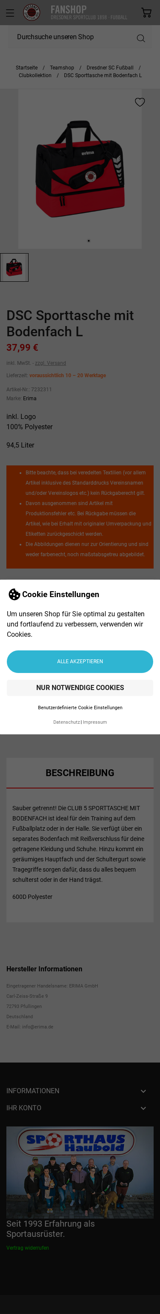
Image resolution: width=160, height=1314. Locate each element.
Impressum (95, 722)
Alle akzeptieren (80, 661)
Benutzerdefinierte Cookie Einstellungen (80, 707)
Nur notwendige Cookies (80, 688)
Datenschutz (66, 722)
